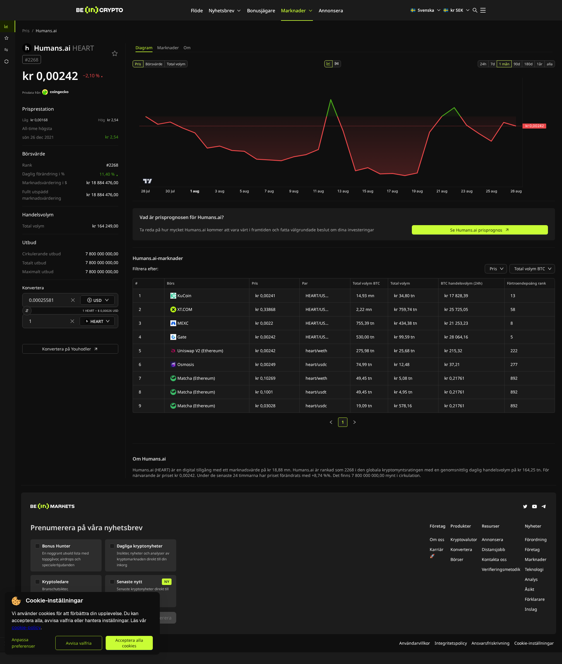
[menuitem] (7, 26)
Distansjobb (493, 549)
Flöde (197, 10)
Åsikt (529, 589)
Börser (456, 559)
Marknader (293, 10)
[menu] (7, 43)
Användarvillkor (414, 643)
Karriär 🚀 (436, 553)
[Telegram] (544, 507)
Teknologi (534, 569)
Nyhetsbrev (221, 10)
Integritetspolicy (451, 643)
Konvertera (461, 549)
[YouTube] (534, 507)
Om (187, 47)
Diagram (144, 47)
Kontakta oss (494, 559)
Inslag (531, 609)
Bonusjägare (261, 10)
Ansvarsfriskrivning (491, 643)
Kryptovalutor (463, 539)
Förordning (536, 539)
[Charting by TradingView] (148, 181)
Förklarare (535, 599)
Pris (26, 30)
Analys (531, 579)
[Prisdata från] (55, 92)
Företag (532, 549)
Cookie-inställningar (534, 643)
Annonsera (331, 10)
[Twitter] (525, 507)
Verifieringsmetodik (501, 569)
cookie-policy (26, 627)
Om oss (437, 539)
